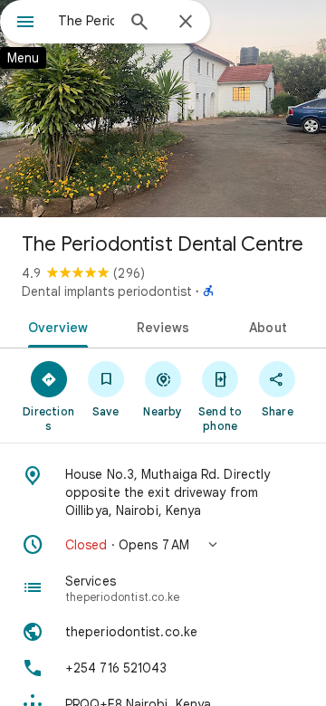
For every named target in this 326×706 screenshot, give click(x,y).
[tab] (54, 326)
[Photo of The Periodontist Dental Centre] (163, 108)
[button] (163, 545)
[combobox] (86, 21)
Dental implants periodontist (107, 291)
